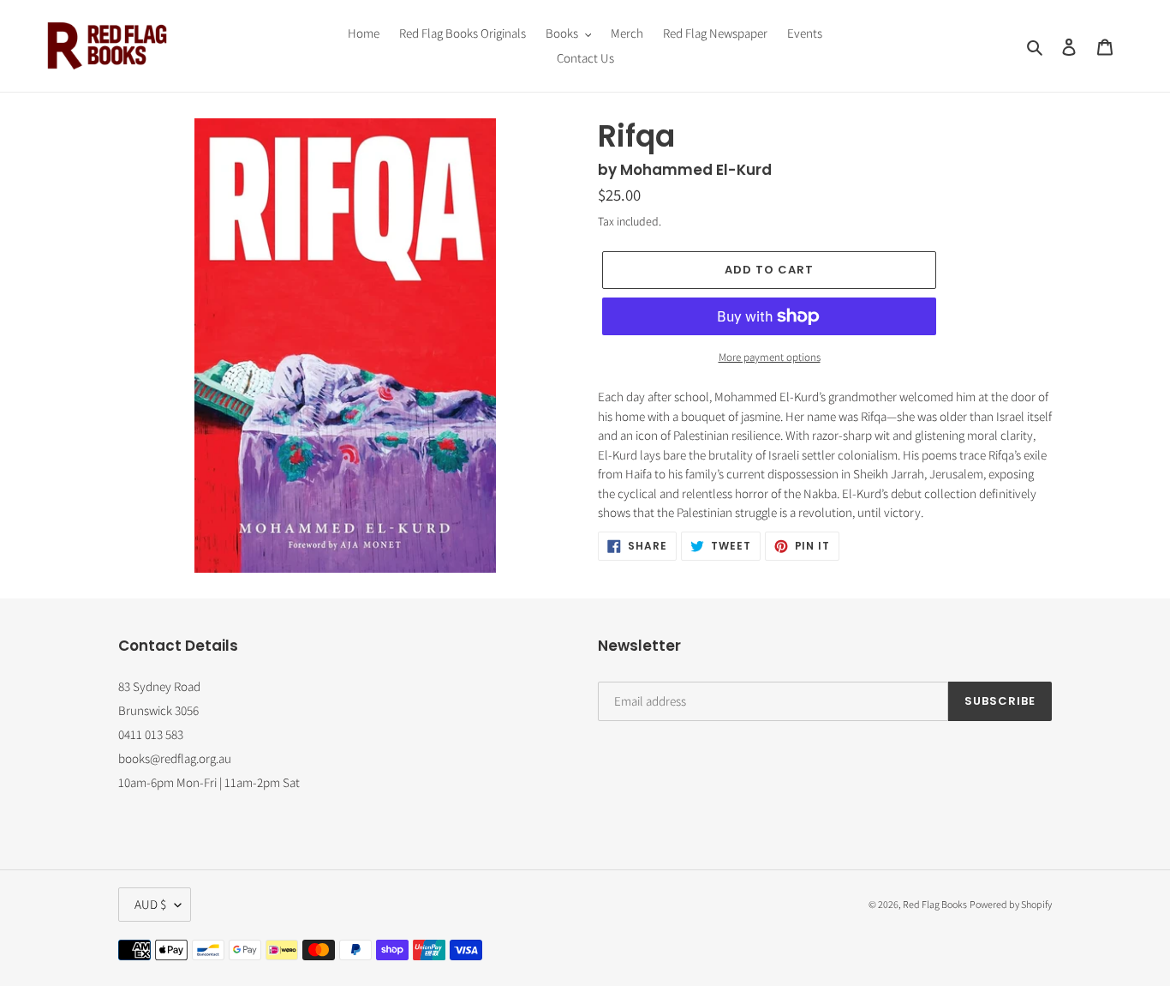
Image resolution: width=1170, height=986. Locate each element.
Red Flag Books (935, 904)
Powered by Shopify (1011, 904)
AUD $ (150, 904)
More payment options (770, 357)
